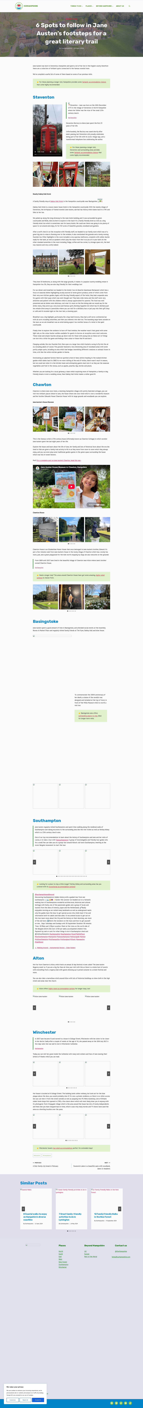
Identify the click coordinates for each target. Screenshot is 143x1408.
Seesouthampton (62, 840)
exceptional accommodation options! (62, 887)
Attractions (37, 1155)
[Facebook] (111, 1403)
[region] (25, 1394)
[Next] (119, 1209)
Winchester (63, 1267)
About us (120, 6)
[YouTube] (125, 1403)
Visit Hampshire (72, 118)
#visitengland (65, 939)
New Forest (63, 1262)
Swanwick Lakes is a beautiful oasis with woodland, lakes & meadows (91, 1166)
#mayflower (39, 942)
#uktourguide (75, 937)
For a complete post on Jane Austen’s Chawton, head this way (58, 460)
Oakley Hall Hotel (56, 201)
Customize (13, 1400)
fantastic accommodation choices (94, 82)
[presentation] (36, 1198)
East (60, 1257)
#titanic (73, 939)
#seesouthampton (63, 937)
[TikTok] (130, 1403)
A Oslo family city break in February (45, 1164)
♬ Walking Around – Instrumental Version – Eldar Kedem (55, 948)
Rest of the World (90, 1257)
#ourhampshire (55, 934)
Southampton (63, 1264)
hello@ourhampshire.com (121, 1257)
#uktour (83, 937)
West (60, 1259)
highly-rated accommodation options (61, 989)
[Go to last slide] (34, 262)
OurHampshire (66, 48)
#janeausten (80, 939)
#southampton (66, 934)
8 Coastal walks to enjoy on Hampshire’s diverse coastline (35, 1217)
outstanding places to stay (88, 716)
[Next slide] (108, 262)
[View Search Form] (129, 6)
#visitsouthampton (41, 939)
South (61, 1254)
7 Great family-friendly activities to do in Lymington (70, 1217)
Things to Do (72, 19)
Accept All (38, 1400)
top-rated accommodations (62, 1148)
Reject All (25, 1400)
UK (85, 1251)
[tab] (68, 276)
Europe (86, 1254)
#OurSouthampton (41, 937)
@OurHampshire (121, 1251)
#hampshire (52, 937)
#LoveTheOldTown (78, 934)
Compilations (47, 1155)
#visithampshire (54, 939)
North (61, 1251)
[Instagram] (116, 1403)
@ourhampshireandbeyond (44, 894)
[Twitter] (121, 1403)
